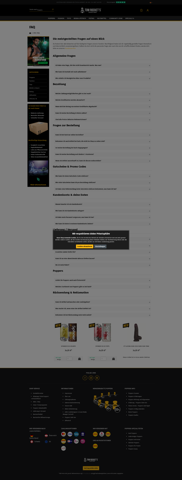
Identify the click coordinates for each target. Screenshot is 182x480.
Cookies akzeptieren (84, 246)
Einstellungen (100, 246)
